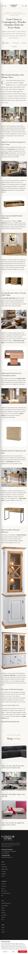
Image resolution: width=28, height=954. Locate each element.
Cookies (3, 932)
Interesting (8, 12)
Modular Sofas (4, 869)
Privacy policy (24, 949)
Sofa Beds (3, 871)
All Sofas (3, 864)
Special (2, 876)
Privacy (2, 927)
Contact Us (3, 886)
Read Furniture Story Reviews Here (10, 721)
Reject (13, 951)
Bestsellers (3, 873)
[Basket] (25, 6)
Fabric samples (4, 905)
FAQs (2, 919)
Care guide (3, 914)
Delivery (3, 907)
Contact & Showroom (5, 903)
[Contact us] (5, 6)
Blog (2, 895)
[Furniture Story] (14, 5)
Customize (5, 951)
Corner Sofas (4, 866)
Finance (3, 917)
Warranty (3, 912)
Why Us (3, 888)
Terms (2, 929)
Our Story (3, 883)
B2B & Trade (4, 890)
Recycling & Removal (5, 893)
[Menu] (2, 6)
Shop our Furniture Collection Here (10, 705)
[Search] (22, 6)
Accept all (22, 951)
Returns (3, 910)
